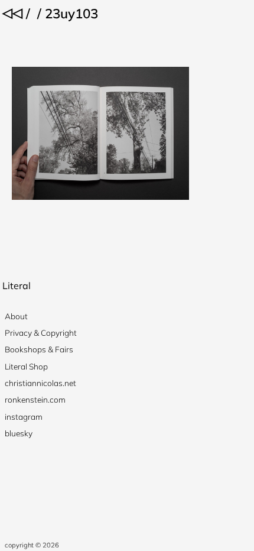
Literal (16, 285)
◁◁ (12, 12)
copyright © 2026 (32, 545)
